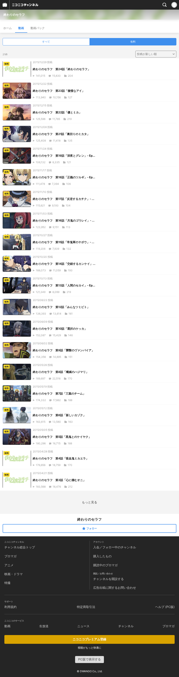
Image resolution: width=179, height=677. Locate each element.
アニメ (9, 565)
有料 (133, 41)
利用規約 (10, 607)
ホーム (7, 28)
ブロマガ (10, 556)
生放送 (43, 626)
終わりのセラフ (14, 14)
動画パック (38, 28)
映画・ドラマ (13, 574)
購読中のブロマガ (105, 565)
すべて (46, 41)
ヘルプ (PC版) (165, 607)
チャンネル (126, 626)
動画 (21, 28)
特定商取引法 (86, 607)
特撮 (7, 583)
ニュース (83, 626)
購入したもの (102, 556)
